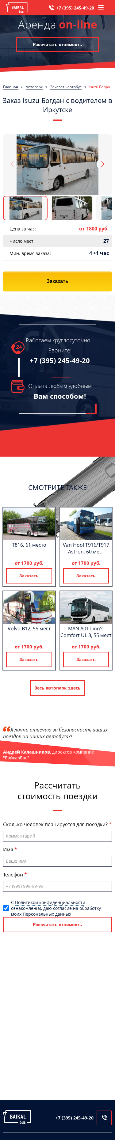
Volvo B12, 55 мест (29, 628)
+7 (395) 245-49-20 (75, 8)
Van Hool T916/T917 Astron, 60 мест (86, 548)
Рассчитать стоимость (57, 44)
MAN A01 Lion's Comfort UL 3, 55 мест (85, 632)
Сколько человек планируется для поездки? (56, 824)
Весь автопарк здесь (57, 688)
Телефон (13, 874)
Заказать (57, 281)
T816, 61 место (29, 545)
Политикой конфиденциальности (50, 902)
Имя (8, 849)
